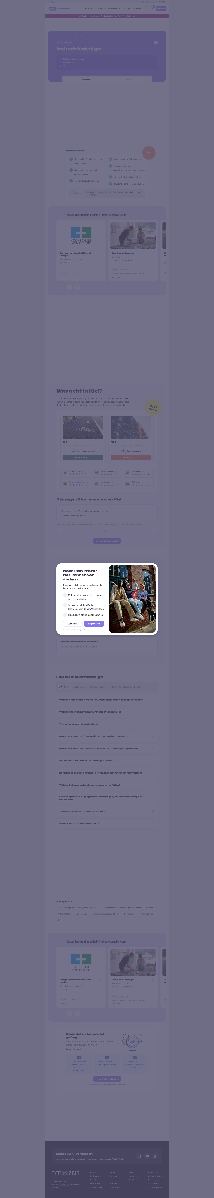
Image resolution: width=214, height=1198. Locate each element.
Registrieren (94, 623)
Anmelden (73, 623)
